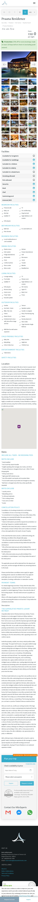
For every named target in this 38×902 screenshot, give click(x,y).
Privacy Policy (5, 876)
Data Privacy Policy (25, 896)
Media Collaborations (7, 871)
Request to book (9, 899)
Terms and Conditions (8, 873)
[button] (5, 64)
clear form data (31, 764)
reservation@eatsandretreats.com (16, 860)
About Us (4, 869)
